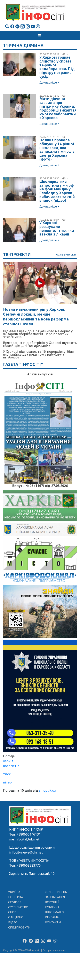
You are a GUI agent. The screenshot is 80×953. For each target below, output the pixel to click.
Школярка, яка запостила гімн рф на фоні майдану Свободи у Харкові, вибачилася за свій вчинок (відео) (57, 191)
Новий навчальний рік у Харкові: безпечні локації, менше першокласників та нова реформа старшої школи (36, 316)
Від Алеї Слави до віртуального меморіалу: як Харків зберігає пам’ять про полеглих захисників (38, 334)
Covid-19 (15, 902)
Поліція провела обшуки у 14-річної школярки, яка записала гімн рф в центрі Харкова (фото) (56, 149)
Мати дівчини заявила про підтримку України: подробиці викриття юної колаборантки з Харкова (58, 108)
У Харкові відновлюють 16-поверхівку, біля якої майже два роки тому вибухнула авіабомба (38, 354)
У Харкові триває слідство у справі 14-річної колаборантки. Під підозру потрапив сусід (56, 67)
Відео (12, 922)
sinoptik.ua (47, 790)
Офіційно (16, 917)
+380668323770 (28, 865)
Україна (14, 892)
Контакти (53, 922)
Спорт (13, 912)
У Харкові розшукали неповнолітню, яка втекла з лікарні (56, 228)
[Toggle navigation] (40, 35)
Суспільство (18, 907)
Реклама (52, 917)
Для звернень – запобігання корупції (57, 897)
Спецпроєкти (19, 927)
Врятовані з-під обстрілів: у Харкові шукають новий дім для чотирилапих (40, 344)
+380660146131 (28, 834)
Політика (15, 897)
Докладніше (48, 82)
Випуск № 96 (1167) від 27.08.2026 (40, 485)
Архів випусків (66, 254)
